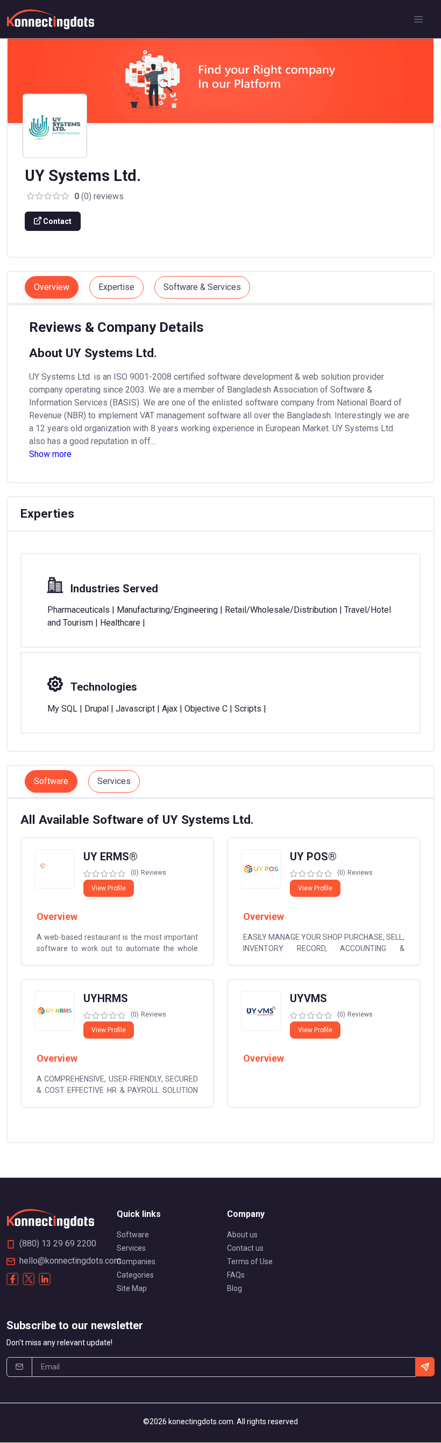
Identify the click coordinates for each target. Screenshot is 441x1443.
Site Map (132, 1288)
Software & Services (202, 287)
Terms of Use (250, 1261)
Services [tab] (114, 781)
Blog (234, 1288)
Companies (136, 1261)
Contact (56, 221)
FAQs (236, 1275)
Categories (135, 1275)
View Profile (108, 888)
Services (131, 1248)
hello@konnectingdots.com (70, 1261)
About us (242, 1234)
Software (133, 1234)
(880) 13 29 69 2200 (57, 1243)
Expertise (116, 287)
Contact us (245, 1248)
